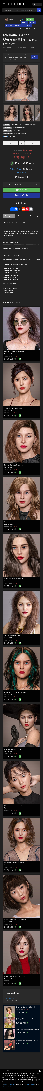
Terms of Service (9, 1084)
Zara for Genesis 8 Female (13, 465)
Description (9, 216)
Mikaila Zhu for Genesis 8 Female (15, 806)
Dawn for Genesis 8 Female (25, 1007)
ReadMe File (10, 998)
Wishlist (28, 25)
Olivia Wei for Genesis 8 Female (15, 692)
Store (33, 22)
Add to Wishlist (22, 195)
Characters (16, 130)
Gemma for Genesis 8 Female (14, 976)
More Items (21, 216)
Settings (34, 58)
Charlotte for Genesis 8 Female (27, 1040)
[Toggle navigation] (3, 4)
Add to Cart (22, 190)
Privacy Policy (6, 1086)
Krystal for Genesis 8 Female (14, 351)
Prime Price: (16, 169)
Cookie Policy (29, 1084)
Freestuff (19, 25)
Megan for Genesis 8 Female (14, 863)
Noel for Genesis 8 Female (13, 522)
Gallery (9, 25)
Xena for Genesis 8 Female (13, 635)
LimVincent (9, 44)
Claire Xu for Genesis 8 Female (15, 919)
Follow (30, 19)
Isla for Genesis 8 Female (13, 749)
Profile (25, 22)
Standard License (20, 133)
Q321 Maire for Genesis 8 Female (25, 1019)
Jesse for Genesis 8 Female (14, 408)
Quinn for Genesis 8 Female (13, 578)
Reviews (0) (34, 216)
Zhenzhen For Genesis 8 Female (27, 1029)
